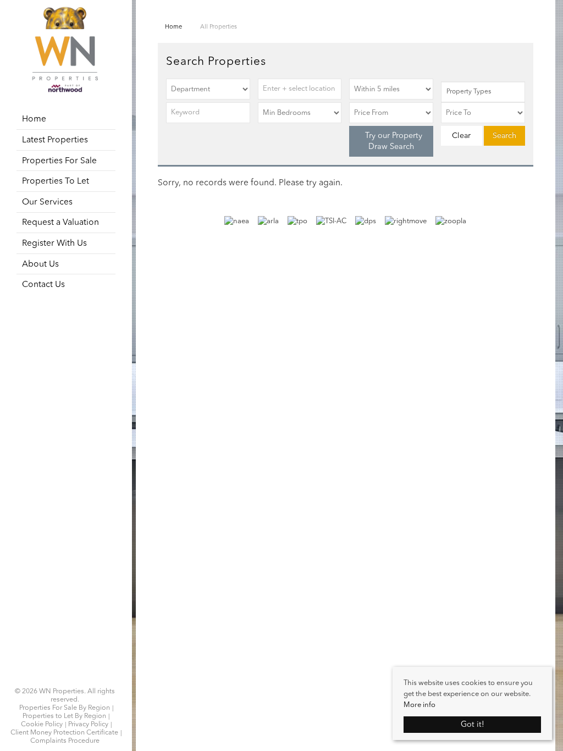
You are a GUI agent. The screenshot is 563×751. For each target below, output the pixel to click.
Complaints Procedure (65, 741)
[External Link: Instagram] (61, 678)
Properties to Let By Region (64, 716)
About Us (40, 264)
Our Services (47, 202)
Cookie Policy (42, 724)
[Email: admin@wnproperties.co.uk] (71, 678)
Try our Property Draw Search (391, 141)
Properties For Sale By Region (64, 708)
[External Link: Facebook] (58, 678)
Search (504, 136)
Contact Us (43, 284)
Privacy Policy (88, 724)
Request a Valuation (60, 222)
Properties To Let (55, 181)
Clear (461, 136)
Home (34, 119)
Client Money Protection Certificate (64, 733)
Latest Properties (55, 140)
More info (419, 705)
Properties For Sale (59, 161)
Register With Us (54, 243)
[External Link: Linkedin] (65, 678)
